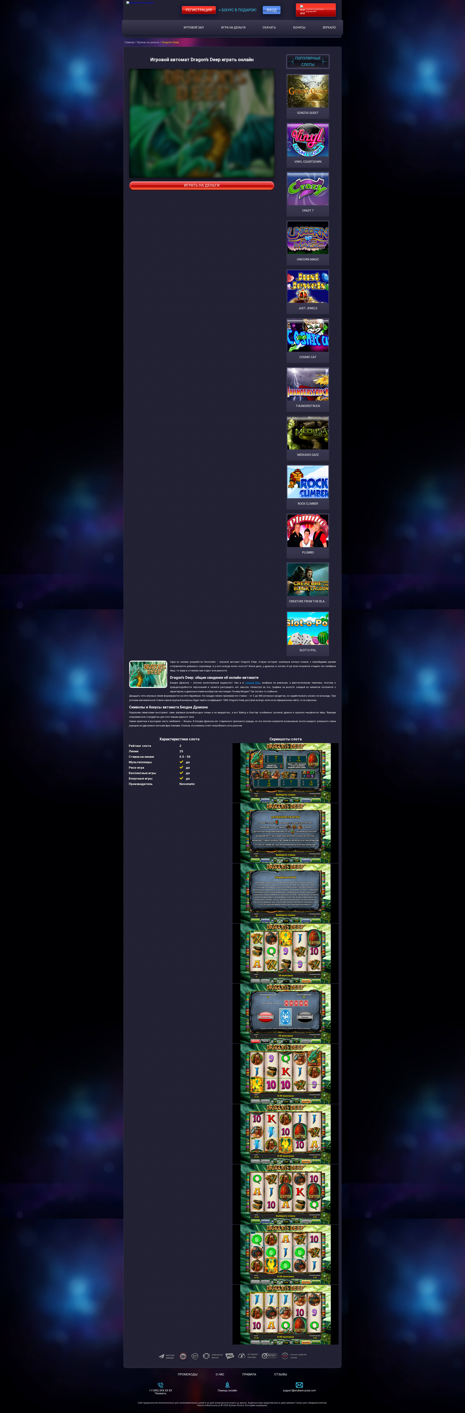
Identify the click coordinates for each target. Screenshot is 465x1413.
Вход (272, 10)
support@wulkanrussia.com (299, 1390)
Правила (249, 1374)
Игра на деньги (233, 27)
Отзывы (280, 1374)
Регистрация (199, 10)
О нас (220, 1374)
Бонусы (299, 27)
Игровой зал (194, 27)
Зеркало (329, 27)
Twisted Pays (252, 682)
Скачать (269, 27)
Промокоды (188, 1374)
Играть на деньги (202, 185)
